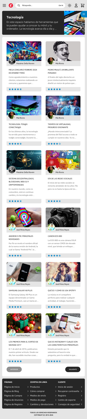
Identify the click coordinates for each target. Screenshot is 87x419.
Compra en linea (38, 382)
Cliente (61, 382)
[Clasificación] (24, 89)
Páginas (8, 382)
